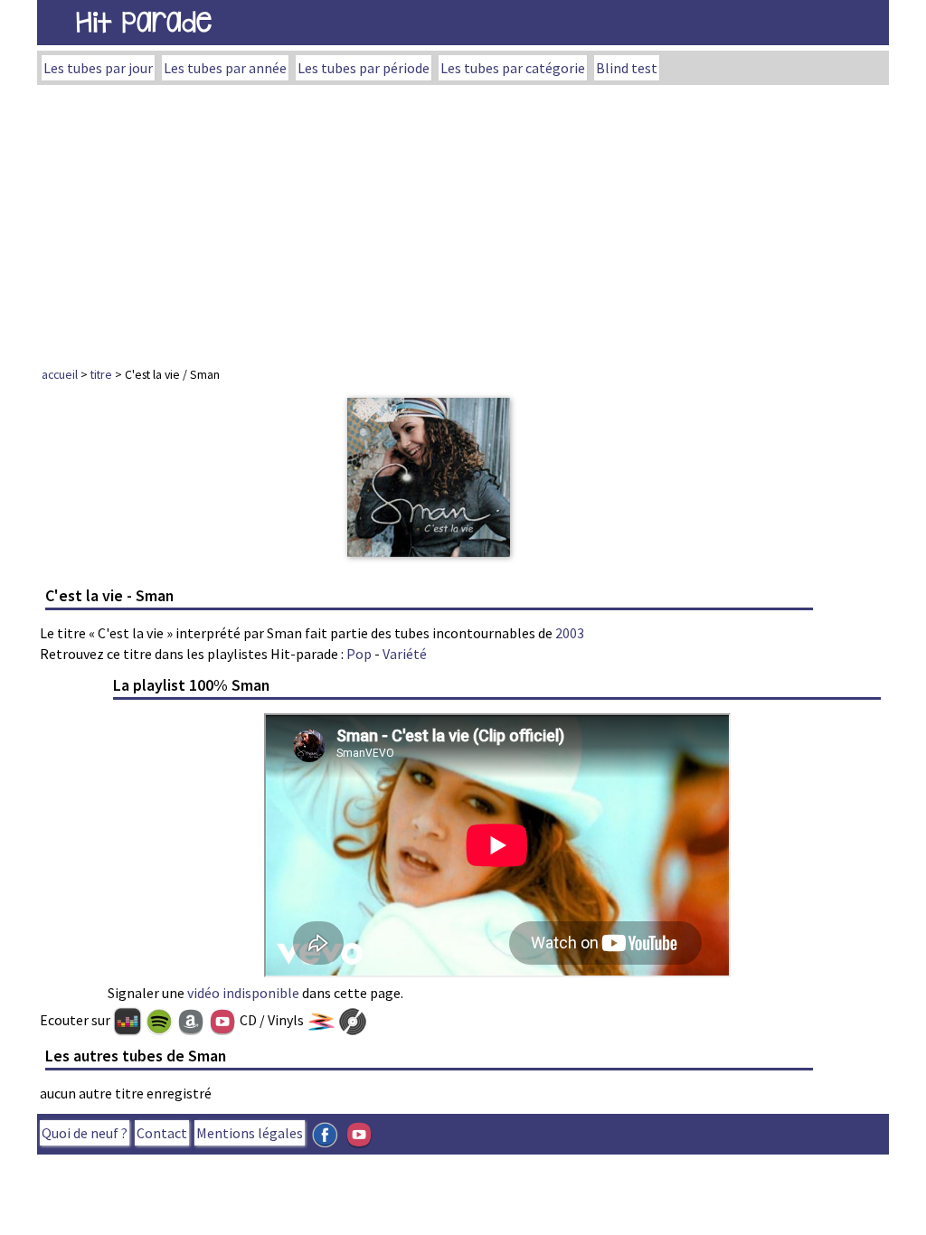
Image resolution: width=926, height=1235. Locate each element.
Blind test (626, 68)
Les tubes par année (225, 68)
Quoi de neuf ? (85, 1133)
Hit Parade (144, 22)
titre (101, 374)
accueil (60, 374)
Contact (162, 1133)
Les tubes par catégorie (512, 68)
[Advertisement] (463, 220)
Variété (405, 654)
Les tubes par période (364, 68)
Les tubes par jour (98, 68)
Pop (359, 654)
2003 (569, 633)
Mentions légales (249, 1133)
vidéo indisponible (243, 993)
